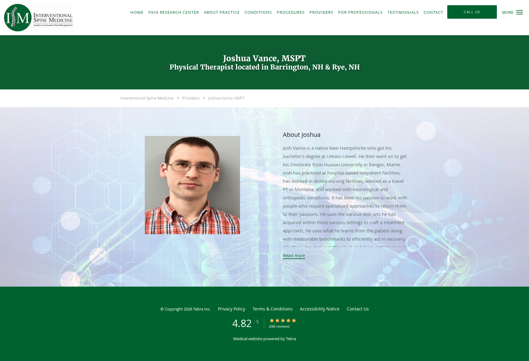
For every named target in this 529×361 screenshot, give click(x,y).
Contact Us (358, 309)
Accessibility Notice (320, 309)
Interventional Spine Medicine (147, 98)
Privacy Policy (231, 309)
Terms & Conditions (273, 309)
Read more (294, 255)
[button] (519, 12)
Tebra (291, 338)
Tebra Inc (201, 309)
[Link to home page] (62, 17)
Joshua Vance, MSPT (226, 98)
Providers (191, 98)
